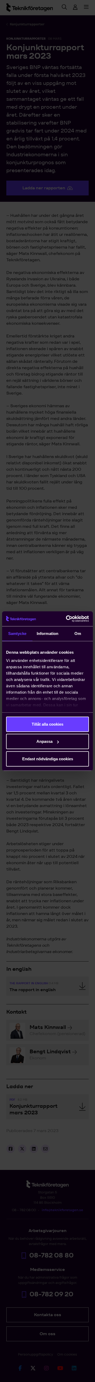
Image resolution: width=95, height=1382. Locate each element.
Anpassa (44, 741)
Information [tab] (47, 633)
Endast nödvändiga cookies (47, 758)
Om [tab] (77, 633)
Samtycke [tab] (17, 633)
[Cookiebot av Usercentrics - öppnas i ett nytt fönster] (67, 618)
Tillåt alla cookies (47, 724)
